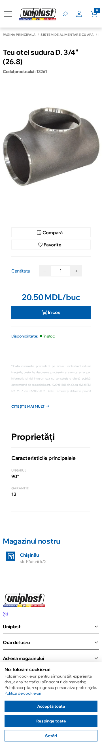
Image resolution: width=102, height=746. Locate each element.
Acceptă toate (51, 706)
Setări (51, 735)
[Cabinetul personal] (83, 14)
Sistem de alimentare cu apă (67, 34)
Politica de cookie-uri (23, 693)
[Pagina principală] (38, 14)
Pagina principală (19, 34)
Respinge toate (51, 721)
